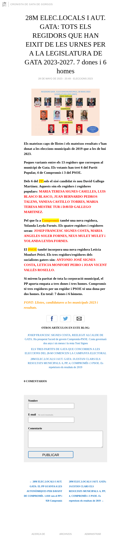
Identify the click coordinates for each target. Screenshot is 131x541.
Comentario (35, 428)
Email (79, 318)
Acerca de (38, 534)
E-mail (41, 414)
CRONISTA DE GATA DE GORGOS (31, 4)
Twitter (65, 318)
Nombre (33, 400)
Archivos (65, 534)
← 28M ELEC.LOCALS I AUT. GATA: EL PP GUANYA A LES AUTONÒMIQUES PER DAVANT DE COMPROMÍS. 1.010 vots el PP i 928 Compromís (43, 491)
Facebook (51, 318)
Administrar (93, 534)
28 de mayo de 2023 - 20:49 (54, 78)
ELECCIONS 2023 (83, 78)
